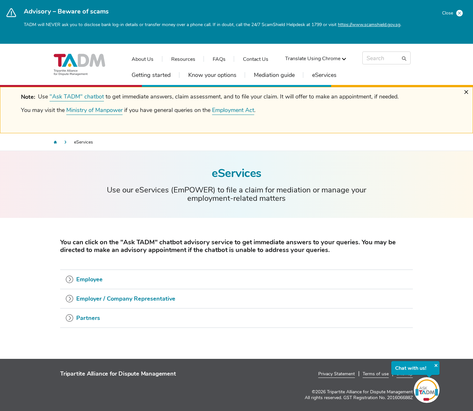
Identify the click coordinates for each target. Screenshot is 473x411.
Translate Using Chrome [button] (312, 58)
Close (448, 13)
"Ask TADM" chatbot (77, 96)
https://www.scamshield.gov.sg (369, 25)
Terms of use (376, 374)
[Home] (55, 142)
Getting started (151, 75)
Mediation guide (274, 75)
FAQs (219, 59)
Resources (183, 59)
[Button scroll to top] (452, 384)
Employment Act (233, 110)
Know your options (212, 75)
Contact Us (255, 59)
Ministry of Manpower (94, 110)
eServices (324, 75)
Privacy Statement (336, 374)
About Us (142, 59)
